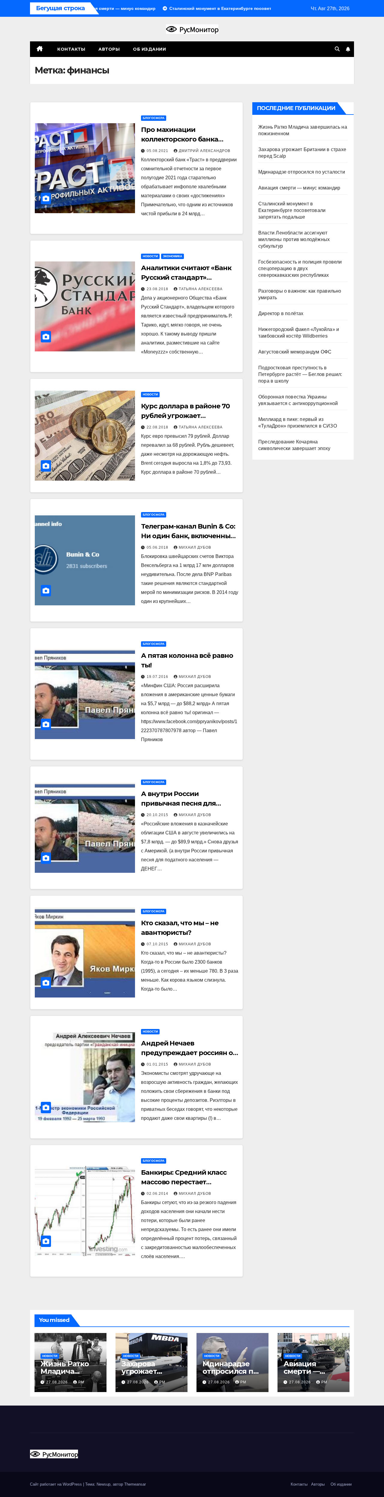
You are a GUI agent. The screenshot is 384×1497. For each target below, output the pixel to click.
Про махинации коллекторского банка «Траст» (179, 139)
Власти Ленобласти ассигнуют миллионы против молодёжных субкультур (294, 239)
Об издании (149, 49)
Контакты (71, 49)
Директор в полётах (281, 313)
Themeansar (135, 1484)
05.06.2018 (158, 547)
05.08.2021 (158, 151)
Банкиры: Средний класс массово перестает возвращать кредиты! (183, 1182)
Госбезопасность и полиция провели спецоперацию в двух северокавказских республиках (300, 268)
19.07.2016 (158, 677)
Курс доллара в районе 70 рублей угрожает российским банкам (185, 415)
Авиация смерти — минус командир (299, 187)
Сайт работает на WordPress (56, 1484)
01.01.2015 (158, 1064)
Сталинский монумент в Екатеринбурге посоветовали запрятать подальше (292, 210)
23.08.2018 (158, 289)
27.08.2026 (57, 1382)
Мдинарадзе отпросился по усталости (301, 171)
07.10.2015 (158, 944)
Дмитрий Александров (204, 151)
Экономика (172, 256)
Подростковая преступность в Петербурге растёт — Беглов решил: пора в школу (300, 374)
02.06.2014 (158, 1193)
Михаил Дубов (195, 547)
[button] (337, 49)
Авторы (109, 49)
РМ (81, 1382)
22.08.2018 (158, 427)
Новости (150, 256)
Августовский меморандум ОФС (295, 351)
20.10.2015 (158, 815)
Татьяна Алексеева (201, 289)
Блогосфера (153, 118)
